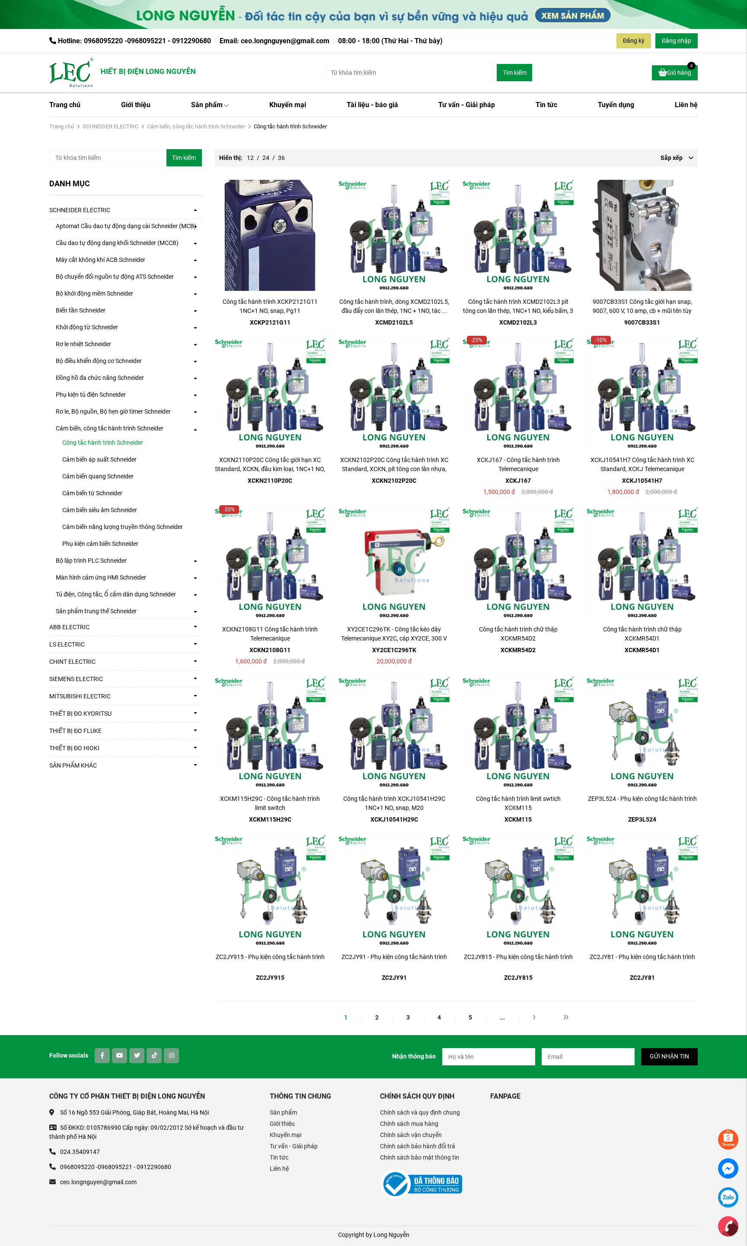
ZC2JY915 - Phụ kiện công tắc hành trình (270, 956)
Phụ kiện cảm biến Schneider (100, 543)
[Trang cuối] (565, 1017)
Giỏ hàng (680, 70)
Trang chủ (64, 105)
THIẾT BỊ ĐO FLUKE (75, 730)
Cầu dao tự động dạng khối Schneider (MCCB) (117, 242)
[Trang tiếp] (534, 1017)
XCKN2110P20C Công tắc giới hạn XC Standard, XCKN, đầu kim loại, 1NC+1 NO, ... (270, 468)
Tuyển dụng (616, 105)
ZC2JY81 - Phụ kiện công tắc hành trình (642, 956)
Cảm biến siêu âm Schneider (99, 510)
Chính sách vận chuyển (411, 1134)
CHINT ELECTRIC (72, 661)
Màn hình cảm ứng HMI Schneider (101, 577)
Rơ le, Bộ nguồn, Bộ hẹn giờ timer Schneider (113, 411)
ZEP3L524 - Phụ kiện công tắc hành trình (642, 798)
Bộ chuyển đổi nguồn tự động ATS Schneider (115, 276)
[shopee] (728, 1138)
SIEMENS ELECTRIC (76, 679)
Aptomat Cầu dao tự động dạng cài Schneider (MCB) (126, 226)
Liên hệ (686, 105)
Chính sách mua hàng (409, 1123)
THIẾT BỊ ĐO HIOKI (74, 748)
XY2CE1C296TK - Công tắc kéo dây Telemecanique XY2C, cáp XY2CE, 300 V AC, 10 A (394, 638)
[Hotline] (728, 1225)
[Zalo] (728, 1196)
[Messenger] (728, 1167)
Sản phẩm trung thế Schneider (96, 611)
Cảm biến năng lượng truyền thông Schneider (122, 526)
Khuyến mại (287, 105)
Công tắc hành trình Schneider (102, 442)
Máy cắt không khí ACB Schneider (100, 259)
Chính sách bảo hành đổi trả (417, 1146)
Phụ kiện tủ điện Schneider (91, 394)
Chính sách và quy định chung (420, 1112)
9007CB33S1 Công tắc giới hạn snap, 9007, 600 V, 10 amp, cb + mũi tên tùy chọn (642, 310)
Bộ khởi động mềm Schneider (94, 293)
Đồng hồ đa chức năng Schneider (100, 377)
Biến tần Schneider (80, 310)
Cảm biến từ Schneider (92, 493)
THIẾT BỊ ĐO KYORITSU (80, 713)
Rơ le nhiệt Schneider (83, 344)
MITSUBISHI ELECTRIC (80, 696)
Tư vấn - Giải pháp (466, 105)
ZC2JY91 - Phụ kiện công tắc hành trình (394, 956)
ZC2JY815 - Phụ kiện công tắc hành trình (518, 956)
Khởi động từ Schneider (87, 327)
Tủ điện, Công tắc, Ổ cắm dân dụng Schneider (116, 594)
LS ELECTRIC (67, 644)
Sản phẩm (207, 105)
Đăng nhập (676, 40)
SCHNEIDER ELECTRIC (110, 126)
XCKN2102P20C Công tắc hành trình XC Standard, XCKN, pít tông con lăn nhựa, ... (394, 468)
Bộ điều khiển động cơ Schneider (99, 360)
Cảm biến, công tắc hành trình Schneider (196, 126)
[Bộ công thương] (421, 1183)
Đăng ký (634, 40)
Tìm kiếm (515, 72)
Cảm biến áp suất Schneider (99, 459)
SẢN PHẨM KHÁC (73, 765)
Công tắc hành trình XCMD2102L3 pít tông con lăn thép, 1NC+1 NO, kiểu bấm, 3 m (518, 310)
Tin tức (546, 105)
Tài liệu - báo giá (372, 105)
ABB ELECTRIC (69, 627)
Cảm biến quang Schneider (98, 476)
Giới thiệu (135, 105)
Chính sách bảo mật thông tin (419, 1157)
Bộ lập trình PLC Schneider (91, 560)
